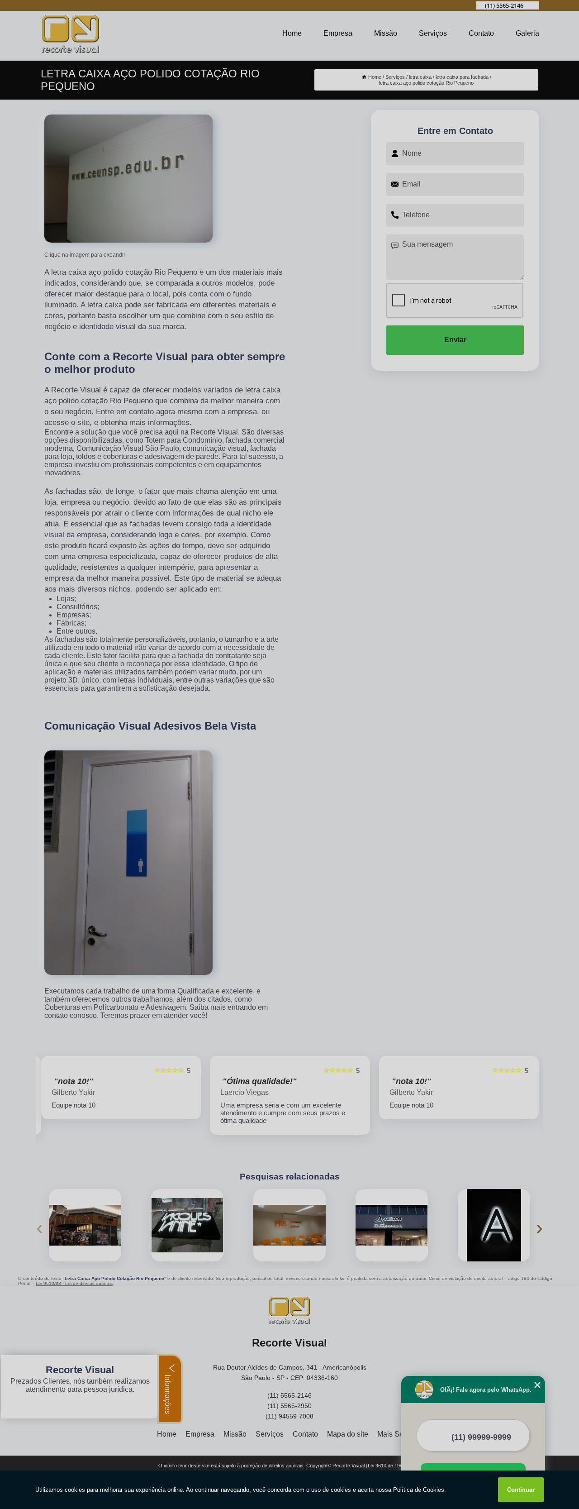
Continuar (521, 1489)
